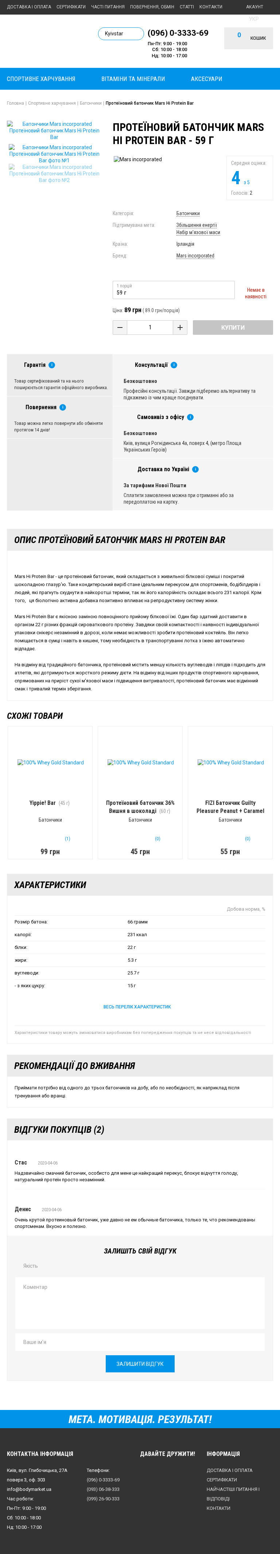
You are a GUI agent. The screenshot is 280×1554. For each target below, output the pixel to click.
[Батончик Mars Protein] (54, 154)
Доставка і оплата (29, 6)
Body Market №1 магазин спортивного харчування (47, 40)
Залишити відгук (140, 1364)
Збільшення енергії (196, 225)
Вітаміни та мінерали (133, 78)
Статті (187, 6)
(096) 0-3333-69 (178, 32)
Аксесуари (206, 78)
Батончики (188, 213)
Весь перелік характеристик (137, 1006)
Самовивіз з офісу (160, 417)
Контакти (210, 6)
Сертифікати (71, 6)
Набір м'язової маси (198, 232)
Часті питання (108, 6)
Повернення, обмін (152, 6)
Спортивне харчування (41, 78)
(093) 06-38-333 (103, 1489)
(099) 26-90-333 (103, 1498)
